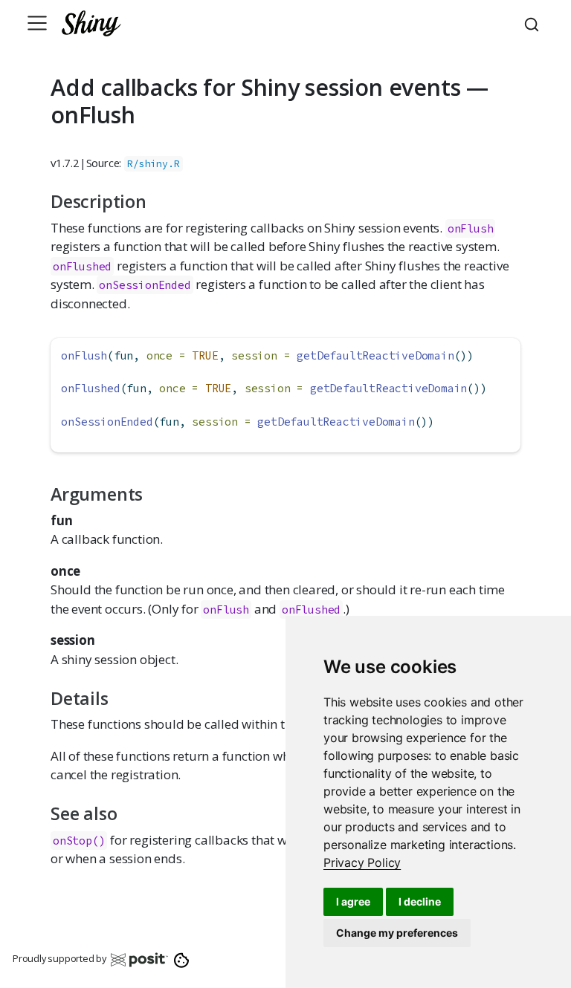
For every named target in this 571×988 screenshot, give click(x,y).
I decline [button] (420, 901)
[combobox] (534, 23)
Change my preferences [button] (397, 932)
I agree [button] (353, 901)
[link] (362, 862)
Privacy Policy (362, 862)
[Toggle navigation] (37, 23)
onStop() (79, 840)
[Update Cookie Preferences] (182, 959)
